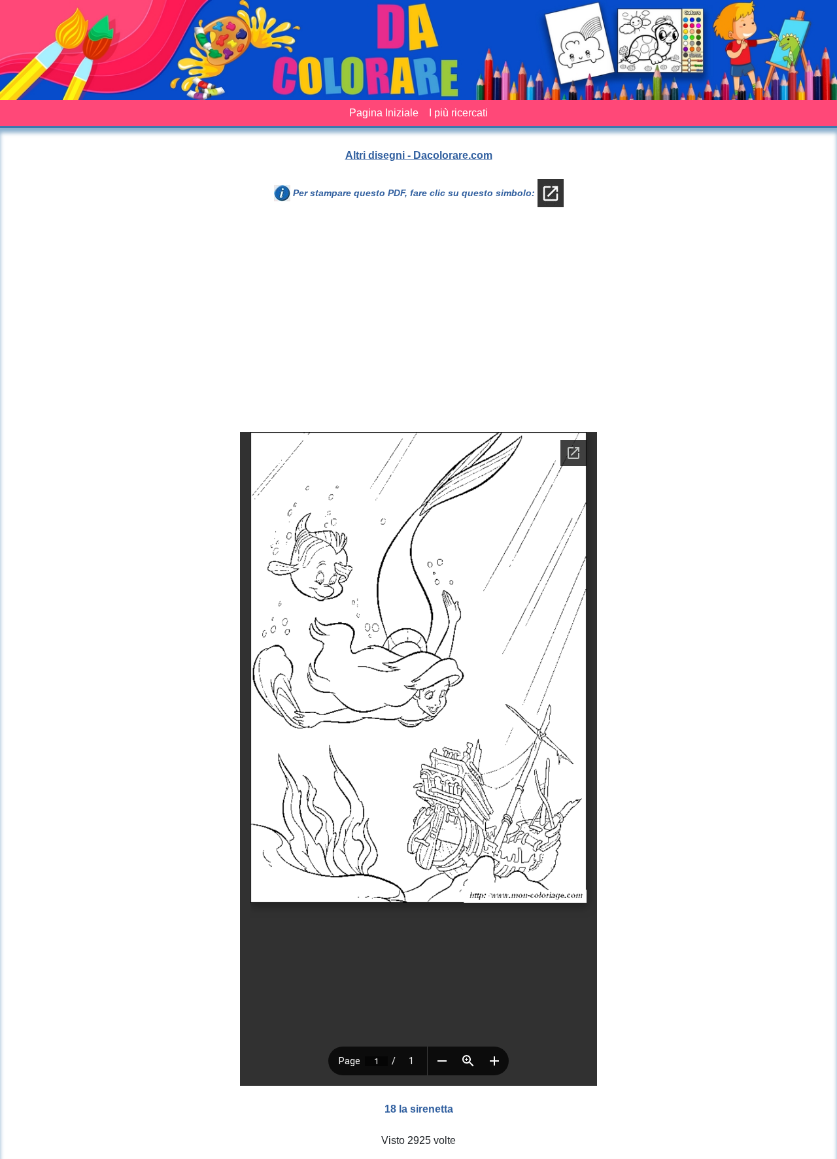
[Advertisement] (511, 324)
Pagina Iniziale (383, 112)
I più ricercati (458, 112)
